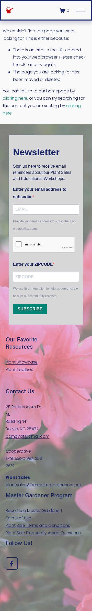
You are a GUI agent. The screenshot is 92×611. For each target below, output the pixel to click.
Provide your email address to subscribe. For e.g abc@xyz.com (44, 225)
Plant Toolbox (19, 370)
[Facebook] (12, 563)
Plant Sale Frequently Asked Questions (43, 533)
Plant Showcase (22, 362)
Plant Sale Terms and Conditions (38, 525)
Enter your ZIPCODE (33, 264)
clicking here (15, 98)
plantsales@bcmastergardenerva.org (43, 485)
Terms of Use (18, 518)
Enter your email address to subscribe (39, 193)
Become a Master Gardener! (34, 510)
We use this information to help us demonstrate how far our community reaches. (45, 292)
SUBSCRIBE (30, 309)
